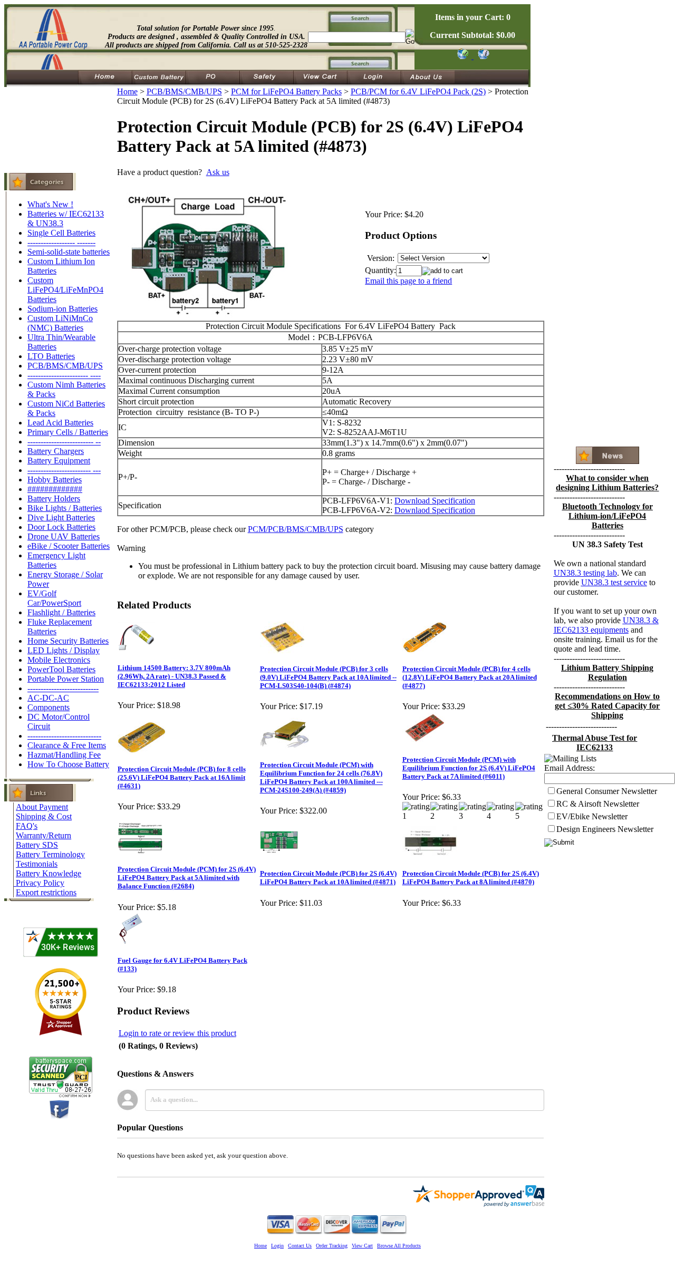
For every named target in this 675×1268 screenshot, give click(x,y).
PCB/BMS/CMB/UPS (65, 365)
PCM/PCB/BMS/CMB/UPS (295, 529)
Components (48, 707)
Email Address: (569, 767)
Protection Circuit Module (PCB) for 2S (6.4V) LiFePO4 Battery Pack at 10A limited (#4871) (328, 877)
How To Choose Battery (68, 764)
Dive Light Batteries (61, 517)
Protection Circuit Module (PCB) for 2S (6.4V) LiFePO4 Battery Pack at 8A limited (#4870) (470, 877)
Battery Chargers (55, 451)
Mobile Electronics (58, 659)
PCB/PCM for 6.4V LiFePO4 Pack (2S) (418, 91)
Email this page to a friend (408, 280)
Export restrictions (46, 892)
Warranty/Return (43, 835)
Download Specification (434, 500)
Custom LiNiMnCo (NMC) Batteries (60, 323)
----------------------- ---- (64, 375)
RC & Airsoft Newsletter (597, 803)
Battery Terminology (50, 854)
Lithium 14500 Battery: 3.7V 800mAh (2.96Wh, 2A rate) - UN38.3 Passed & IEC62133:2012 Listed (174, 676)
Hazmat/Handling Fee (64, 754)
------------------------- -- (64, 441)
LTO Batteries (51, 356)
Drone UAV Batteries (63, 536)
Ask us (217, 172)
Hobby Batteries (54, 479)
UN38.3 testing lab (585, 572)
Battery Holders (53, 498)
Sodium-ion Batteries (62, 308)
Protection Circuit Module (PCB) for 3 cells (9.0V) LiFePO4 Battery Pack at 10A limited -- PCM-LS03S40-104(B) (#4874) (328, 677)
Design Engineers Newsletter (604, 829)
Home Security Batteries (68, 640)
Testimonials (36, 863)
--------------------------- (63, 688)
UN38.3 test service (614, 582)
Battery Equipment (58, 460)
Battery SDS (37, 844)
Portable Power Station (65, 678)
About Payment (42, 806)
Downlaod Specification (434, 510)
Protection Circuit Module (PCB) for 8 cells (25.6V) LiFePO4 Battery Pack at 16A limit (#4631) (182, 777)
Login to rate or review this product (177, 1033)
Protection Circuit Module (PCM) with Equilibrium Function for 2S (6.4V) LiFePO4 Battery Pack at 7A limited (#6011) (468, 768)
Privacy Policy (40, 882)
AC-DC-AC (48, 697)
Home (127, 91)
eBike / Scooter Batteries (68, 545)
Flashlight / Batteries (61, 612)
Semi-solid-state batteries (68, 251)
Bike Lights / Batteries (64, 508)
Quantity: (380, 270)
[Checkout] (462, 56)
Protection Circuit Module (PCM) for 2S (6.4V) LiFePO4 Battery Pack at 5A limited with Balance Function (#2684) (187, 877)
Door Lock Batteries (61, 526)
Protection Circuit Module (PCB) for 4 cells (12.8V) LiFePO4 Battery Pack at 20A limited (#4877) (469, 677)
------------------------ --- (64, 470)
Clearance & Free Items (66, 745)
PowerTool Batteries (61, 669)
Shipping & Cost (44, 816)
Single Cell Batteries (61, 232)
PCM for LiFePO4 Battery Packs (286, 91)
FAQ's (26, 825)
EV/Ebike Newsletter (592, 816)
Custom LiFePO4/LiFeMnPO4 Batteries (65, 290)
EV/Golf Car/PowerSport (54, 598)
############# (54, 489)
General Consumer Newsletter (606, 791)
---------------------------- (64, 735)
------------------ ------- (61, 242)
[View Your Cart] (481, 56)
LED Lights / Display (63, 650)
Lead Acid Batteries (60, 422)
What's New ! (50, 204)
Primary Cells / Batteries (67, 432)
